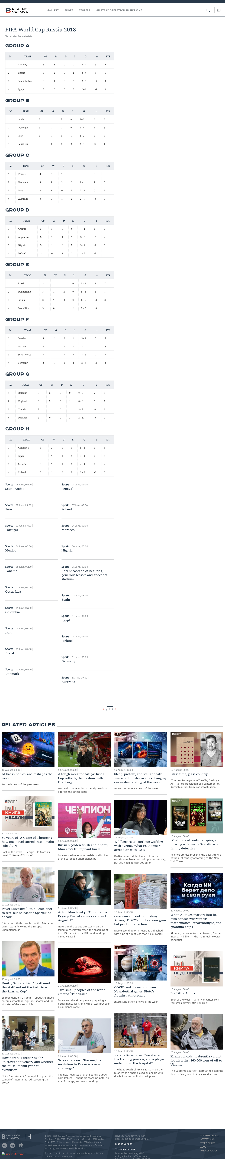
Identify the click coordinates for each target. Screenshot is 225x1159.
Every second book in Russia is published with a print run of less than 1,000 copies (140, 925)
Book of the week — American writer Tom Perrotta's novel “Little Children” (195, 998)
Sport (69, 10)
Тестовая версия (125, 1149)
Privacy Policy (208, 1151)
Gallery (53, 10)
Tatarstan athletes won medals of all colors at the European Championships (83, 851)
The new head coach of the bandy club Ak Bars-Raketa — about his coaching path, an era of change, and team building (83, 1070)
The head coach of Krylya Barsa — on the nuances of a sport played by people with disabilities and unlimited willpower (139, 1065)
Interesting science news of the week (140, 781)
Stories (84, 10)
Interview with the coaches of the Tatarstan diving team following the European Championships (27, 919)
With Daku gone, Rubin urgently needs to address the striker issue (82, 782)
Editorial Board (209, 1135)
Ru (219, 10)
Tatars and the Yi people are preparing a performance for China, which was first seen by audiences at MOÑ (84, 998)
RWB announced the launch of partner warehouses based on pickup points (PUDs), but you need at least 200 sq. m (140, 852)
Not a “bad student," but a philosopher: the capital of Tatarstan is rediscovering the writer (27, 1070)
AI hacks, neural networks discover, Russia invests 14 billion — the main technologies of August (196, 927)
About (204, 1147)
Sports (9, 484)
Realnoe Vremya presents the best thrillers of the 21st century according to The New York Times (196, 850)
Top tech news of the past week (27, 779)
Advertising (207, 1139)
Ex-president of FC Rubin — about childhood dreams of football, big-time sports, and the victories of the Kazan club (28, 993)
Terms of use (207, 1143)
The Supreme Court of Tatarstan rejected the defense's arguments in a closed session (197, 1065)
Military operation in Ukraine (119, 10)
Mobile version (124, 1143)
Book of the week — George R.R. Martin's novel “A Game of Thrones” (28, 846)
